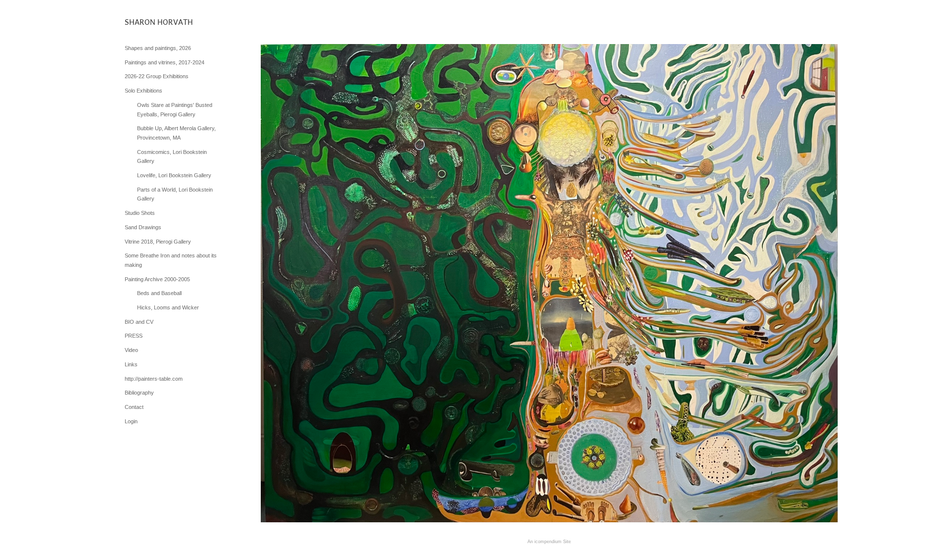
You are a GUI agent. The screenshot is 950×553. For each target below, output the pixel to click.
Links (131, 364)
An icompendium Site (549, 541)
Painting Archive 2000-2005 (157, 279)
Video (131, 350)
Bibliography (139, 393)
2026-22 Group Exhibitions (157, 76)
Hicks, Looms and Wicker (168, 307)
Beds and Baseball (159, 293)
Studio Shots (140, 213)
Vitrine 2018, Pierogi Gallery (158, 242)
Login (131, 421)
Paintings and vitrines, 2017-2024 (164, 62)
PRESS (133, 336)
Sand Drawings (143, 227)
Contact (134, 407)
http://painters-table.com (154, 379)
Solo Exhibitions (143, 91)
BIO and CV (139, 322)
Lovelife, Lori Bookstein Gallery (174, 175)
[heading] (149, 22)
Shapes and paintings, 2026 (158, 48)
